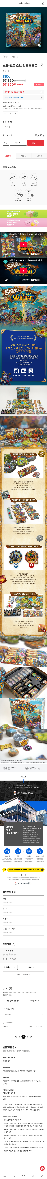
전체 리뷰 (7, 967)
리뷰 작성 (31, 967)
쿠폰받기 (40, 84)
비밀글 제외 (10, 1009)
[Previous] (16, 1036)
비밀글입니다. (9, 1022)
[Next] (27, 1036)
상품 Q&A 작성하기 (12, 1000)
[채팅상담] (42, 1168)
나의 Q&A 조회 (34, 1000)
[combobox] (23, 1014)
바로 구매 (35, 143)
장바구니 (18, 143)
